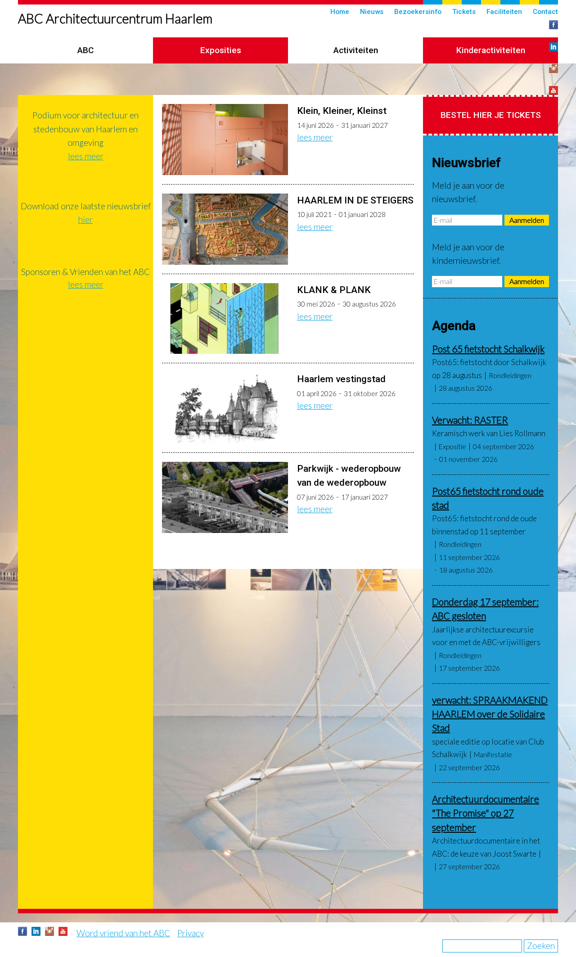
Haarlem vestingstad (341, 379)
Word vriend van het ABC (123, 933)
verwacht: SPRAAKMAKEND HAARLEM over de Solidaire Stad (490, 714)
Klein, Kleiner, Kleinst (342, 110)
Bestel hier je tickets (491, 115)
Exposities (220, 50)
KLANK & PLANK (334, 289)
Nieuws (371, 12)
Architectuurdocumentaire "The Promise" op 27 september (485, 813)
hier (85, 219)
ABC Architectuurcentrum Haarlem (115, 18)
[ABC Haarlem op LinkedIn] (553, 46)
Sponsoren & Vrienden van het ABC (85, 271)
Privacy (190, 933)
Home (339, 12)
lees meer (315, 137)
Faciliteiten (504, 12)
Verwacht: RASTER (470, 419)
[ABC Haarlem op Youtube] (553, 90)
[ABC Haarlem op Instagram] (553, 68)
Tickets (464, 12)
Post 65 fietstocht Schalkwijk (488, 348)
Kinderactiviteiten (490, 50)
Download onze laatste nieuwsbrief (86, 206)
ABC (85, 50)
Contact (545, 12)
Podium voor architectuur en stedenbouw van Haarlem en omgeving (85, 129)
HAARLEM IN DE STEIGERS (355, 200)
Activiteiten (355, 50)
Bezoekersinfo (417, 12)
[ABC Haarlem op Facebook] (553, 24)
